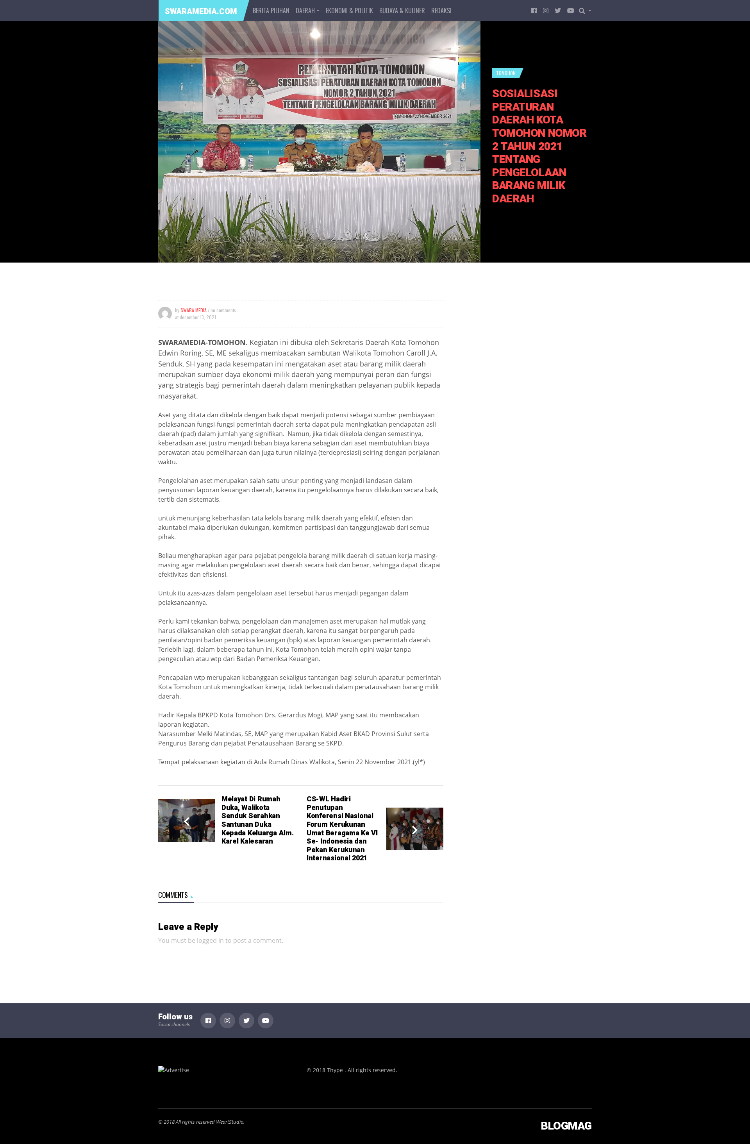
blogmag (566, 1126)
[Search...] (587, 10)
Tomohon (506, 73)
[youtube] (570, 10)
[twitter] (558, 10)
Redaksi (441, 10)
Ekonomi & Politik (349, 10)
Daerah (305, 10)
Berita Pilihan (271, 10)
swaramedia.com (201, 11)
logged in (210, 940)
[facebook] (534, 10)
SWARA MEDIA (193, 310)
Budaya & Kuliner (402, 10)
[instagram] (546, 10)
